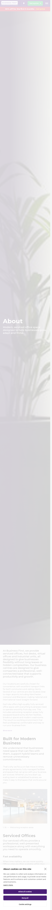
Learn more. (8, 885)
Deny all (25, 898)
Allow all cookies (25, 892)
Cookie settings (25, 904)
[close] (45, 869)
